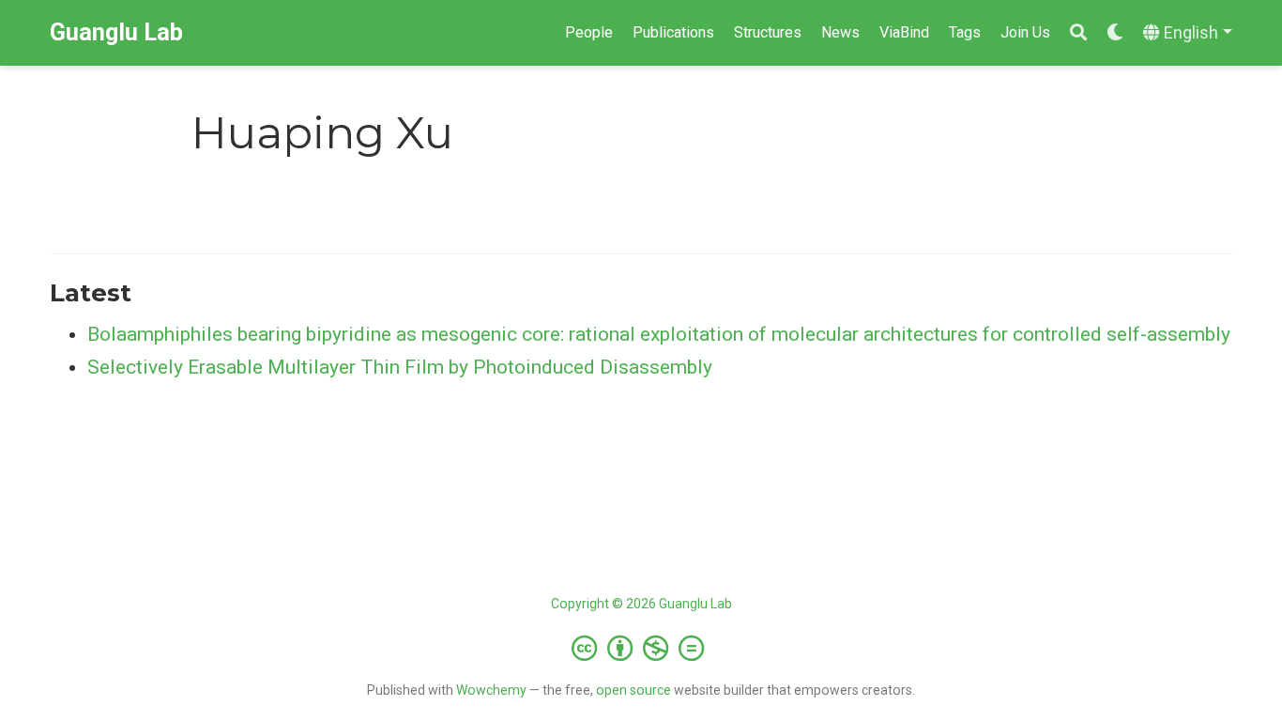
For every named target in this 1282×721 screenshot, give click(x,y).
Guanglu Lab (116, 32)
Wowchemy (491, 690)
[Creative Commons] (641, 648)
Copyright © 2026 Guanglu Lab (641, 603)
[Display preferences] (1114, 33)
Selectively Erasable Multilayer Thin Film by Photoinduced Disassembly (399, 367)
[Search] (1078, 33)
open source (633, 690)
